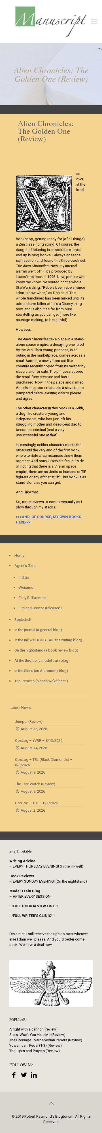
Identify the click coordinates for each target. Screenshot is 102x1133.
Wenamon (27, 587)
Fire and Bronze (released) (40, 608)
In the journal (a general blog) (38, 630)
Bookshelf (22, 619)
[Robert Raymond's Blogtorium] (51, 21)
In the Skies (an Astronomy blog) (41, 671)
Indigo (24, 577)
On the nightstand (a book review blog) (46, 650)
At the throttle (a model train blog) (42, 660)
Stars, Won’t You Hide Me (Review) (37, 1035)
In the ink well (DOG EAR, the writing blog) (48, 640)
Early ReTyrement (32, 598)
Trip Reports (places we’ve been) (41, 681)
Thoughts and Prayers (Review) (34, 1051)
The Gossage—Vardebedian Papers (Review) (45, 1040)
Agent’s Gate (24, 566)
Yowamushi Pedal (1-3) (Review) (35, 1045)
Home (19, 555)
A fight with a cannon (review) (33, 1029)
